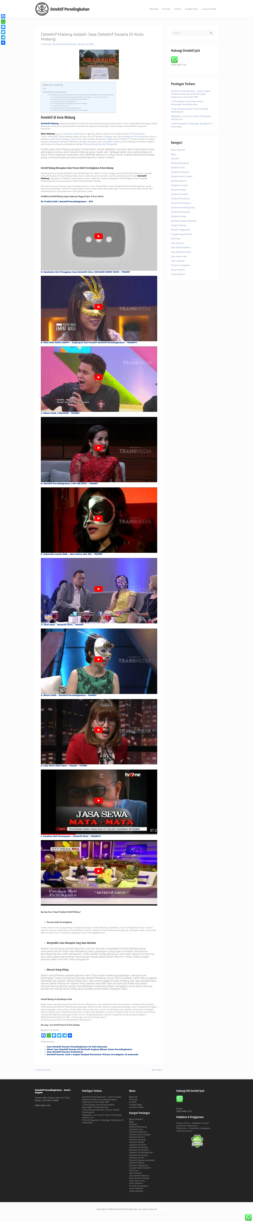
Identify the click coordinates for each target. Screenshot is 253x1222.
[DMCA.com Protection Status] (197, 1141)
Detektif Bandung (180, 163)
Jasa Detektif (177, 243)
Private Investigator (180, 265)
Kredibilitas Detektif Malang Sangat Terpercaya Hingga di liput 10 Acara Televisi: (81, 97)
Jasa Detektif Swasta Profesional (65, 1052)
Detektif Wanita (178, 225)
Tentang (166, 9)
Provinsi (135, 133)
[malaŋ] (68, 133)
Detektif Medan (178, 190)
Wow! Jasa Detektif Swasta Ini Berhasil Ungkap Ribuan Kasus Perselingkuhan (89, 1049)
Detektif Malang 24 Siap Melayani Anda (67, 108)
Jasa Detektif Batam (181, 247)
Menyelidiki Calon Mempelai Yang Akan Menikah (70, 103)
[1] (58, 136)
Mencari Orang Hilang (61, 106)
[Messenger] (3, 26)
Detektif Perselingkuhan (183, 207)
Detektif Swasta (178, 216)
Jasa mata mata (179, 256)
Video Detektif (178, 274)
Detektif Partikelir (179, 194)
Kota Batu (93, 141)
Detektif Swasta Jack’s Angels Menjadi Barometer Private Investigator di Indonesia (92, 1054)
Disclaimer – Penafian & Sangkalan (193, 1128)
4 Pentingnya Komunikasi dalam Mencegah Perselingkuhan (98, 1106)
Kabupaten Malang (57, 141)
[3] (130, 138)
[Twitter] (3, 32)
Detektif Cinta (178, 167)
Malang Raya (90, 144)
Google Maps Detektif (181, 234)
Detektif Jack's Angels (181, 176)
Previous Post (42, 1070)
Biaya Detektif (178, 150)
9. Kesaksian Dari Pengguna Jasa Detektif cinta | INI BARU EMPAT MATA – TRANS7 (85, 272)
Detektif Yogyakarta (180, 229)
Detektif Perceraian (180, 198)
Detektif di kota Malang (55, 92)
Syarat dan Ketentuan (187, 1125)
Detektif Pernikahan (181, 203)
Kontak (177, 9)
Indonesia (52, 136)
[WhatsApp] (3, 21)
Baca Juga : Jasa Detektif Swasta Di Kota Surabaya (71, 110)
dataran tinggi (105, 139)
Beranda (154, 9)
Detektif (175, 158)
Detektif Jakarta (179, 181)
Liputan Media (209, 9)
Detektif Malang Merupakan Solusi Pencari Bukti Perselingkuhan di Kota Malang (82, 95)
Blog (173, 154)
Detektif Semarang (180, 212)
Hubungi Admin (184, 1131)
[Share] (3, 42)
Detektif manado (179, 185)
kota (113, 133)
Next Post (157, 1070)
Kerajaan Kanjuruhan (72, 139)
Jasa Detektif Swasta (181, 252)
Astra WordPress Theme (154, 1215)
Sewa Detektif (178, 269)
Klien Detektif (177, 261)
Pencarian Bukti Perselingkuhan (65, 101)
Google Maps (191, 9)
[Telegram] (3, 37)
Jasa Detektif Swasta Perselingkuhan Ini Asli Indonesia (77, 1046)
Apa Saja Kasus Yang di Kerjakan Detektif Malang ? (71, 99)
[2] (94, 136)
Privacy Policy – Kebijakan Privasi (192, 1123)
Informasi (46, 44)
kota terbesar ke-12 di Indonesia (132, 136)
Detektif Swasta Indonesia (183, 221)
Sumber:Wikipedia (107, 144)
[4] (69, 141)
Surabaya (107, 136)
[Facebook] (3, 16)
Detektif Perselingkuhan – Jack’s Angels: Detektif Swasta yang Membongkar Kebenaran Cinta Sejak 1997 (190, 94)
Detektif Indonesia (180, 172)
